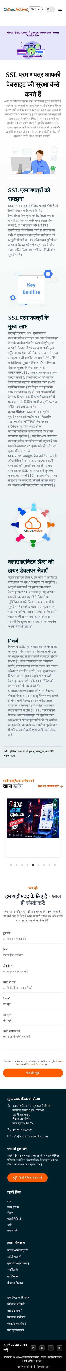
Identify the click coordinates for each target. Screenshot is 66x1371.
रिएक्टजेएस (9, 755)
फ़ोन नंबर (7, 965)
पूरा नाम (7, 933)
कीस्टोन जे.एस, (25, 751)
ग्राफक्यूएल (39, 751)
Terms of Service (35, 1064)
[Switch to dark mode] (50, 9)
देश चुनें (6, 998)
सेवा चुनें (7, 1014)
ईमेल (5, 949)
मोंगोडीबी (49, 751)
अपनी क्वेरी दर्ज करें (11, 1031)
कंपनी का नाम (9, 982)
